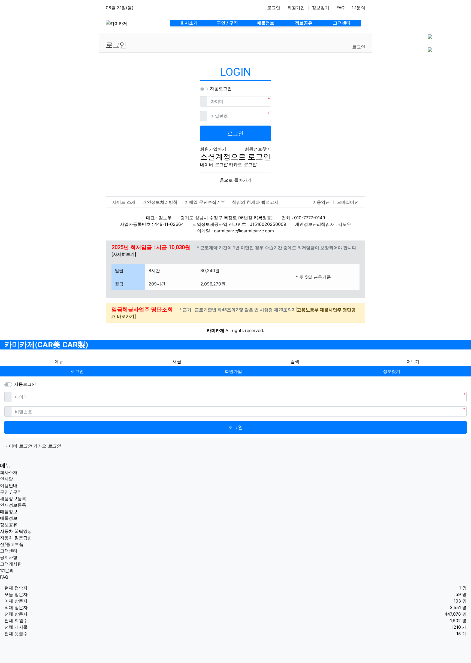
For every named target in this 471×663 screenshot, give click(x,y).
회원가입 (296, 7)
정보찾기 (320, 7)
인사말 (6, 479)
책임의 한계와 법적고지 (255, 202)
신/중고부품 (11, 544)
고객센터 (8, 550)
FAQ (340, 7)
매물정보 (8, 511)
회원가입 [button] (233, 371)
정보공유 (8, 524)
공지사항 (8, 557)
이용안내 (8, 485)
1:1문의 (358, 7)
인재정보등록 (13, 505)
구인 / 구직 (11, 492)
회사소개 (8, 472)
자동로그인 (221, 88)
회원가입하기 (213, 149)
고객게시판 (11, 564)
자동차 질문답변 (16, 537)
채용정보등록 (13, 498)
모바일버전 (348, 202)
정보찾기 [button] (391, 371)
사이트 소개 (123, 202)
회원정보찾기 (258, 149)
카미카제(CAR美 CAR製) (46, 344)
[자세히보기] (123, 254)
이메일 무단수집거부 (205, 202)
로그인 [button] (77, 371)
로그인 (273, 7)
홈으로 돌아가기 (236, 180)
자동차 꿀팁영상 (16, 531)
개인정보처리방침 (160, 202)
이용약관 (321, 202)
